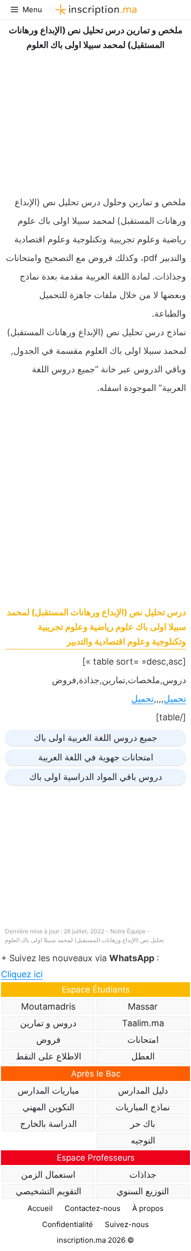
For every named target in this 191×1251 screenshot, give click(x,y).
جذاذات (142, 1174)
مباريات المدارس (48, 1090)
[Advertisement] (95, 121)
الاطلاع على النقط (48, 1056)
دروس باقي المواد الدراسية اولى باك (95, 777)
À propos (148, 1208)
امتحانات (143, 1040)
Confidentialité (67, 1224)
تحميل (175, 698)
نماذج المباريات (143, 1107)
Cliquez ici (22, 974)
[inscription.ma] (94, 9)
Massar (143, 1006)
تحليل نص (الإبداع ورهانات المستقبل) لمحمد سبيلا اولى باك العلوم (84, 940)
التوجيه (143, 1140)
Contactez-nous (92, 1208)
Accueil (40, 1208)
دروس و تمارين (48, 1023)
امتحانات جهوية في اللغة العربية (95, 757)
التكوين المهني (48, 1107)
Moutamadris (48, 1006)
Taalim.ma (143, 1023)
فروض (48, 1040)
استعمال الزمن (48, 1174)
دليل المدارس (143, 1090)
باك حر (142, 1124)
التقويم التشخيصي (48, 1191)
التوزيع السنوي (143, 1191)
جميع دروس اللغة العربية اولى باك (95, 738)
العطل (143, 1056)
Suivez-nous (127, 1224)
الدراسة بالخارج (48, 1124)
